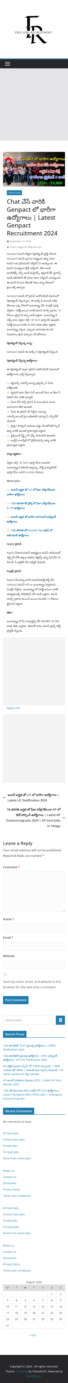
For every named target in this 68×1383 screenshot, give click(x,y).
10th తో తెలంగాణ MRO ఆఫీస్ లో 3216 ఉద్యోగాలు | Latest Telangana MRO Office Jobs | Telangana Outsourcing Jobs (32, 1094)
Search (60, 1020)
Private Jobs (14, 192)
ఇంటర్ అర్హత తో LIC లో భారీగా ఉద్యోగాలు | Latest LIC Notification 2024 (33, 797)
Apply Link (13, 708)
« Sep (32, 1335)
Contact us (9, 1177)
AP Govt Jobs (11, 1133)
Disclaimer (9, 1183)
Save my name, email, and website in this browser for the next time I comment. (32, 984)
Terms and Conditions (17, 1195)
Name (8, 919)
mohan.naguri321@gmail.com (26, 247)
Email (8, 937)
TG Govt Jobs (11, 1152)
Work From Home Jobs (17, 1158)
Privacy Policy (11, 1189)
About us (8, 1170)
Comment (11, 867)
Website (9, 956)
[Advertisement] (34, 104)
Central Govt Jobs (14, 1139)
